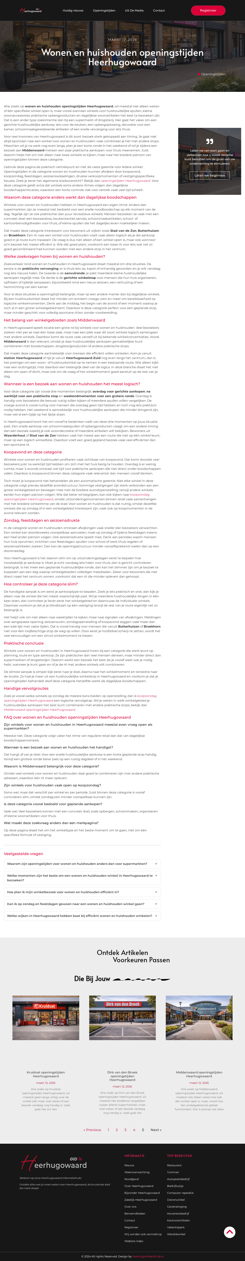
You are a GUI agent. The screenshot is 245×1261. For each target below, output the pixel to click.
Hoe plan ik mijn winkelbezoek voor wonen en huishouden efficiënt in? (82, 892)
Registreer (131, 1227)
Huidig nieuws (73, 10)
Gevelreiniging (177, 1206)
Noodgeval (131, 1179)
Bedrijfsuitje (175, 1186)
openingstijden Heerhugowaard (125, 181)
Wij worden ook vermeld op (143, 1234)
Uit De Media (134, 10)
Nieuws (129, 1165)
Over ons (130, 1206)
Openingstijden (104, 10)
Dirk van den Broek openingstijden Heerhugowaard (122, 1076)
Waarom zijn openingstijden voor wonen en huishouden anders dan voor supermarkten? (82, 864)
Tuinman (173, 1172)
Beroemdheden (134, 1213)
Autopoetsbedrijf (178, 1179)
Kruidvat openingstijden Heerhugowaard (46, 1074)
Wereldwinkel (176, 1234)
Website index (133, 1241)
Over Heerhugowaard (138, 1186)
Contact (159, 10)
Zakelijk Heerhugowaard (140, 1199)
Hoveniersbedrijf (178, 1213)
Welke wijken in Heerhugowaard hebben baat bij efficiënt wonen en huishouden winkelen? (82, 916)
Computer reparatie (180, 1193)
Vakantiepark (176, 1227)
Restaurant (174, 1165)
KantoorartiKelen (178, 1220)
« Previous (92, 1130)
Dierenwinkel (176, 1199)
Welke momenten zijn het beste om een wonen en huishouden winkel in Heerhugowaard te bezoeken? (82, 878)
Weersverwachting (137, 1172)
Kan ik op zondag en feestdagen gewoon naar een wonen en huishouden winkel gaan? (82, 904)
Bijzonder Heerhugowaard (142, 1193)
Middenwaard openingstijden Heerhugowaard (39, 710)
